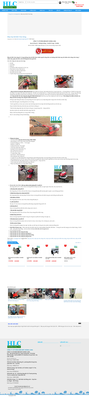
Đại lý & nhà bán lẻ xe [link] (11, 358)
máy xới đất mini (71, 238)
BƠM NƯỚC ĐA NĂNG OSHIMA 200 (15, 258)
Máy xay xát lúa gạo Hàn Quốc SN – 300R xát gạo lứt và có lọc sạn (56, 326)
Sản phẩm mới (12, 242)
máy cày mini (31, 238)
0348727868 (79, 6)
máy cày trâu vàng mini (39, 238)
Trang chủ (10, 14)
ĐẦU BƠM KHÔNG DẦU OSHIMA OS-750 (35, 258)
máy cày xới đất (49, 238)
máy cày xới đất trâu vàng (60, 238)
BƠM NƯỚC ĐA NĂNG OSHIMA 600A (71, 258)
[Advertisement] (44, 24)
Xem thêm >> (78, 242)
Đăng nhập (64, 2)
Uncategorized (17, 14)
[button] (80, 323)
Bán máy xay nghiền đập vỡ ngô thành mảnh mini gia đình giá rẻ (24, 326)
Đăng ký (70, 2)
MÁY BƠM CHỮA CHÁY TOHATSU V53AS (51, 258)
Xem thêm (17, 253)
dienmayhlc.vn (10, 4)
